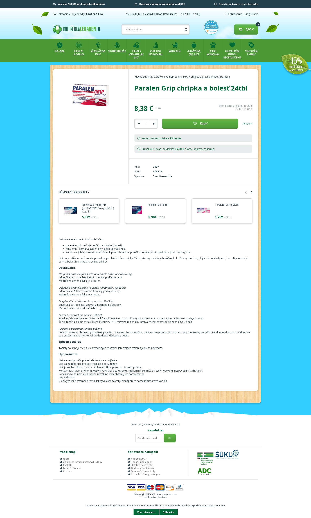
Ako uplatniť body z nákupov (145, 474)
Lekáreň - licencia (72, 468)
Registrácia (251, 14)
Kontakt (67, 465)
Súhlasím (168, 512)
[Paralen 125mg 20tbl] (203, 210)
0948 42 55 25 (164, 14)
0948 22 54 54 (94, 14)
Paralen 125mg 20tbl (227, 204)
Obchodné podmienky (142, 468)
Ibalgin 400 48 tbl (158, 204)
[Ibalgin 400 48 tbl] (137, 210)
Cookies (67, 471)
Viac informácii (146, 512)
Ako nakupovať (138, 458)
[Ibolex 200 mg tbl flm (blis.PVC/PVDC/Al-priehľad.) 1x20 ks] (70, 210)
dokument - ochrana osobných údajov (82, 461)
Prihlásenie (235, 14)
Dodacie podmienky (141, 461)
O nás (66, 458)
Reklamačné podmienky (143, 471)
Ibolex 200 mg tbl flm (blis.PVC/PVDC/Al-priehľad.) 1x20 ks (98, 208)
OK (169, 438)
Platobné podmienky (141, 465)
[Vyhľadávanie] (186, 29)
